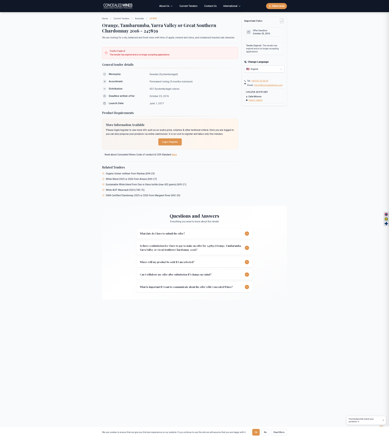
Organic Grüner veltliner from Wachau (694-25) (130, 173)
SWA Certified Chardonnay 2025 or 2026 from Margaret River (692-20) (143, 195)
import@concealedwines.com (268, 85)
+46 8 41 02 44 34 (259, 81)
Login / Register (170, 142)
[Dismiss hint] (383, 420)
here (174, 154)
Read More (279, 432)
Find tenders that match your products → (361, 420)
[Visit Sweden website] (386, 219)
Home (105, 18)
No (265, 432)
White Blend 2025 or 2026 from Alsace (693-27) (131, 179)
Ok (256, 432)
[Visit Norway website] (386, 214)
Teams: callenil (255, 100)
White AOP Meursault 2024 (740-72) (125, 189)
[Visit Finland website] (386, 223)
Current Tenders (121, 18)
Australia (139, 18)
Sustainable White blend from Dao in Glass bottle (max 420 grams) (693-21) (146, 184)
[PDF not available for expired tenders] (281, 20)
